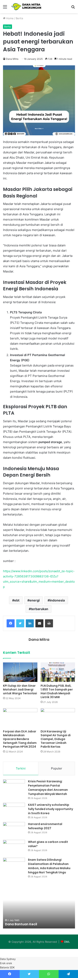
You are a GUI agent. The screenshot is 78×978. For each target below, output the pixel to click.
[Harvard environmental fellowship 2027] (14, 829)
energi (34, 600)
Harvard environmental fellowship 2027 (45, 826)
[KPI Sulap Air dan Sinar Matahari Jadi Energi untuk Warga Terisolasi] (20, 672)
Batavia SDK (7, 967)
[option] (39, 906)
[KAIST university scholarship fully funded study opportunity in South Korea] (14, 810)
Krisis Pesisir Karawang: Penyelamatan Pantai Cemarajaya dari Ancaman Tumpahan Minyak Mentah (48, 787)
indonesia (57, 600)
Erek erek (6, 963)
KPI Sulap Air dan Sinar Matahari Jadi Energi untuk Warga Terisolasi (20, 689)
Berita (19, 18)
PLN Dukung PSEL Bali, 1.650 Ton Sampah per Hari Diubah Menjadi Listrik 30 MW (57, 691)
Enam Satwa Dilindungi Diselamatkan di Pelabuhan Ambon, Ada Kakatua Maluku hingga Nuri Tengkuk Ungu (49, 866)
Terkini (21, 768)
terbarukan (39, 609)
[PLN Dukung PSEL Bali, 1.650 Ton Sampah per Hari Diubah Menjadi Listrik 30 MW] (58, 672)
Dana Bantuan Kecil (21, 924)
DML (67, 941)
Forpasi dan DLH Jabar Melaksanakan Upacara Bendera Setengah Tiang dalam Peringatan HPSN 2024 (20, 739)
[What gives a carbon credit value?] (14, 847)
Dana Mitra (12, 58)
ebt (16, 600)
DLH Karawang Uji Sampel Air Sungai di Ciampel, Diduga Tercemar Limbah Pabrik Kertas (56, 739)
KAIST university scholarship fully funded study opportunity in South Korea (50, 809)
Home (9, 18)
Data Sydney (8, 959)
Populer (56, 768)
